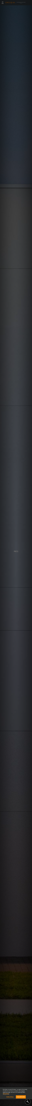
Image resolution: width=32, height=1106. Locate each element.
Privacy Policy (6, 1093)
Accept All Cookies (21, 1096)
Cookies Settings (10, 1096)
